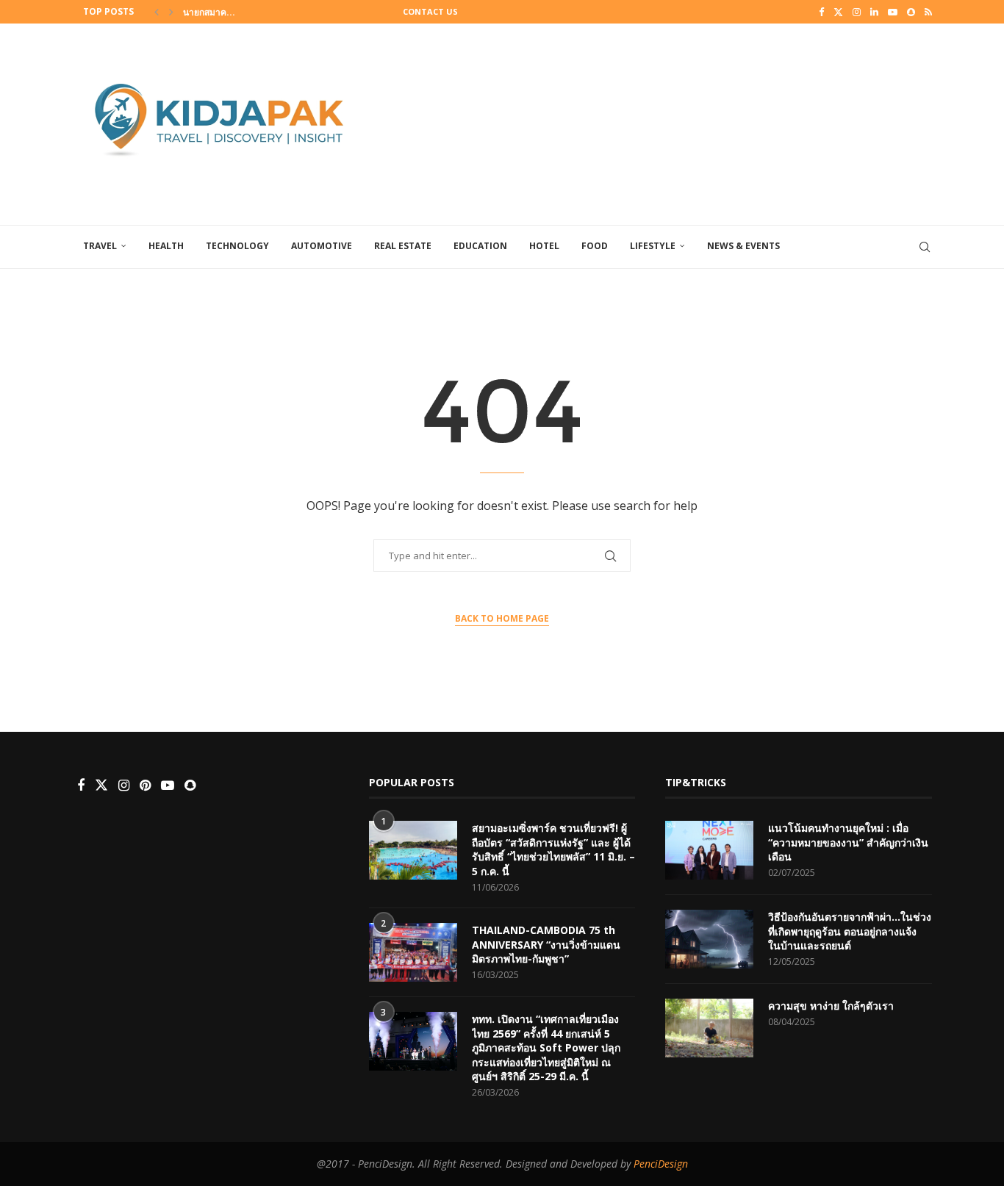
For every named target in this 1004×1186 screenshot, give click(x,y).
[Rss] (928, 12)
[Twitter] (838, 12)
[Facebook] (821, 12)
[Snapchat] (911, 12)
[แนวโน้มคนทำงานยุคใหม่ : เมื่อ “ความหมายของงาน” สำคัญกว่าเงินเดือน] (709, 850)
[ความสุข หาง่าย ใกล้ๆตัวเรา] (709, 1028)
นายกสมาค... (209, 12)
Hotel (544, 246)
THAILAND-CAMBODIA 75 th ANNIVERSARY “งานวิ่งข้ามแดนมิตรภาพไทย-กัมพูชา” (546, 944)
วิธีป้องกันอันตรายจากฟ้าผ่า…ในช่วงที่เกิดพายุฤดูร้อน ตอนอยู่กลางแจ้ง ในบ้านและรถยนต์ (849, 931)
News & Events (743, 246)
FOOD (594, 246)
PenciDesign (661, 1164)
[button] (156, 12)
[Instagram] (857, 12)
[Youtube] (892, 12)
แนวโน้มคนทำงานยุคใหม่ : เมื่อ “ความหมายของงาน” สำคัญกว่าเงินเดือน (848, 842)
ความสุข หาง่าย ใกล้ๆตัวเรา (831, 1006)
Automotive (321, 246)
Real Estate (402, 246)
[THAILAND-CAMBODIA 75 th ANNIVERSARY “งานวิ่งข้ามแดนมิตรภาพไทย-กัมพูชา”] (413, 952)
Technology (237, 246)
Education (480, 246)
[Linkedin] (874, 12)
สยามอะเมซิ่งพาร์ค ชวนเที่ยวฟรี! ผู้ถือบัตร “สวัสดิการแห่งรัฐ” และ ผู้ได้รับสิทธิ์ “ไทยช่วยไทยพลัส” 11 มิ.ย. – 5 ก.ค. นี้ (553, 849)
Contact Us (430, 11)
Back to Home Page (502, 618)
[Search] (924, 247)
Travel (100, 246)
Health (166, 246)
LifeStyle (652, 246)
